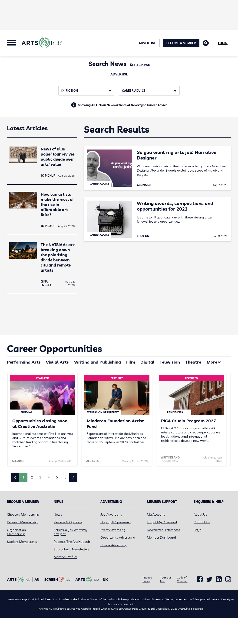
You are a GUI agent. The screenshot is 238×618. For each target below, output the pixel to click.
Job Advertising (111, 514)
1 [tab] (23, 477)
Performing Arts (24, 362)
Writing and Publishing (97, 362)
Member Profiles (65, 557)
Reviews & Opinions (68, 522)
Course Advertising (113, 545)
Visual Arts (57, 362)
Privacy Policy (147, 579)
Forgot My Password (162, 522)
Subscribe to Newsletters (71, 549)
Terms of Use (165, 579)
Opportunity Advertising (117, 537)
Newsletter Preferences (163, 530)
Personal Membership (22, 522)
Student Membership (22, 542)
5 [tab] (57, 477)
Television (170, 362)
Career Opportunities (54, 348)
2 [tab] (32, 477)
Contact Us (202, 522)
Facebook (200, 579)
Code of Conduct (182, 579)
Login (223, 43)
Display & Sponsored (115, 522)
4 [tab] (49, 477)
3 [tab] (40, 477)
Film (130, 362)
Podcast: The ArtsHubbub (72, 542)
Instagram (228, 579)
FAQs (197, 530)
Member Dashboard (161, 537)
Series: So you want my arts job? (70, 532)
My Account (156, 514)
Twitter (209, 579)
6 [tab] (65, 477)
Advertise (119, 74)
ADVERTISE (147, 43)
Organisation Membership (16, 532)
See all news (140, 65)
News (58, 514)
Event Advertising (112, 530)
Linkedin (219, 579)
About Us (200, 514)
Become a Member (181, 43)
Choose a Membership (23, 514)
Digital (147, 362)
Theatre (193, 362)
